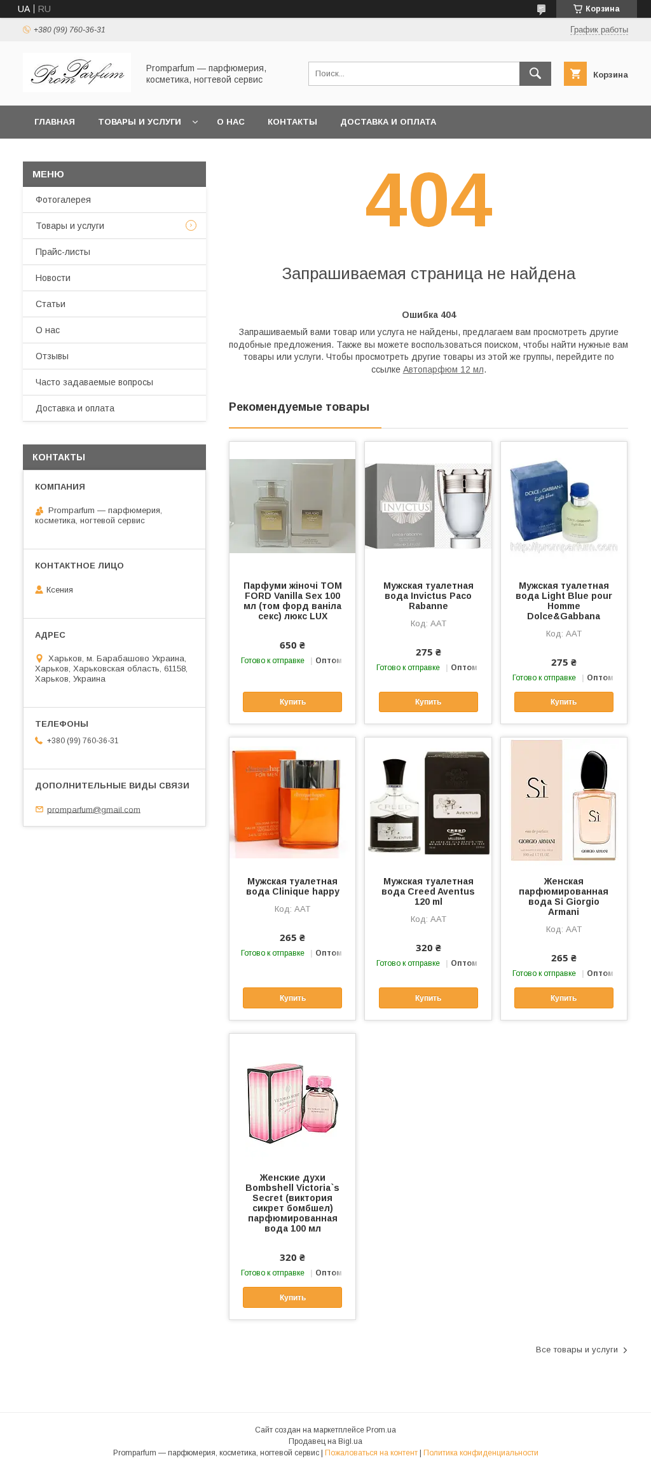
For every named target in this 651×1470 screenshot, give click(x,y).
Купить (293, 701)
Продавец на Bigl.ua (325, 1441)
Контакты (292, 122)
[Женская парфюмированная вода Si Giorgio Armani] (564, 801)
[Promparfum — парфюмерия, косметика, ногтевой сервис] (77, 89)
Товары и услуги (139, 122)
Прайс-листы (63, 252)
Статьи (50, 304)
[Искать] (535, 74)
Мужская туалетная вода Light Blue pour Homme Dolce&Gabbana (564, 600)
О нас (231, 122)
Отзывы (52, 356)
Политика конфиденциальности (480, 1452)
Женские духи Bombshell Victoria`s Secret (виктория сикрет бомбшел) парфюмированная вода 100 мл (292, 1202)
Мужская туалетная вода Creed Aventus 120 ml (428, 891)
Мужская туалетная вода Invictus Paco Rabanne (428, 595)
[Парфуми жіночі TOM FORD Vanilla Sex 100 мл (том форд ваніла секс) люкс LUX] (292, 505)
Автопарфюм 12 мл (443, 369)
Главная (54, 122)
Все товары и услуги (577, 1349)
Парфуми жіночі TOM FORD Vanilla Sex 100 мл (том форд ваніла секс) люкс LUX (292, 600)
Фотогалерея (63, 200)
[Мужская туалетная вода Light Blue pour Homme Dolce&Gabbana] (564, 505)
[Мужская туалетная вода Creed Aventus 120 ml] (428, 801)
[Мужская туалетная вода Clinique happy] (292, 801)
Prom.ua (381, 1429)
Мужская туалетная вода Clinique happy (292, 886)
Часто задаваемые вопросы (94, 382)
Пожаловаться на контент (371, 1452)
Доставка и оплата (388, 122)
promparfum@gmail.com (93, 809)
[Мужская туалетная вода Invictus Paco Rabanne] (428, 505)
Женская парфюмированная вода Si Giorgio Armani (563, 896)
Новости (53, 278)
